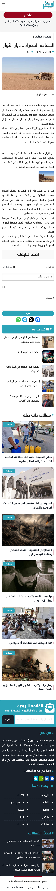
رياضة (46, 809)
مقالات (38, 36)
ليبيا (22, 817)
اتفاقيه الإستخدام (15, 887)
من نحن (31, 887)
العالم (46, 802)
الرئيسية (48, 36)
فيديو (21, 809)
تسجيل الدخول (7, 267)
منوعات (20, 824)
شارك (28, 313)
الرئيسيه (45, 795)
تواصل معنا (43, 887)
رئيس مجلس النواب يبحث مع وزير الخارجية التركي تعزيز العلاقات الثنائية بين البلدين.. (28, 23)
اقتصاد (20, 795)
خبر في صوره (17, 802)
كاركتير (45, 817)
